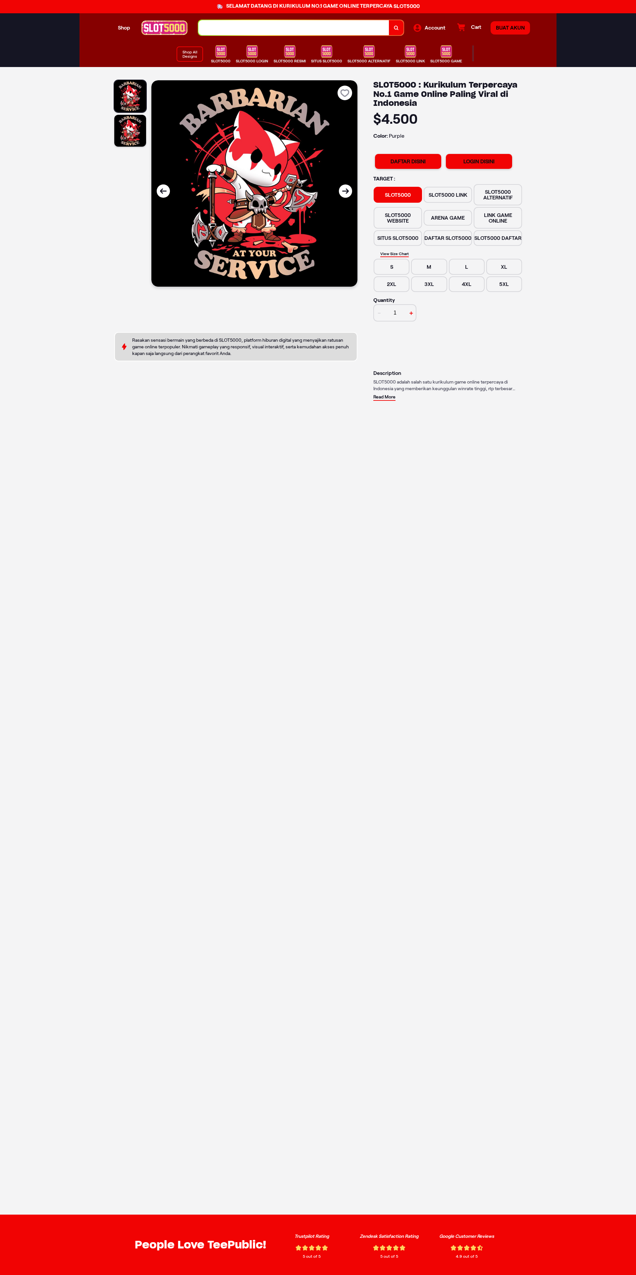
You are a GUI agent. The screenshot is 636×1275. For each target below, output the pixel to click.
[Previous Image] (163, 191)
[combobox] (293, 27)
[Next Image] (345, 191)
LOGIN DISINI (479, 161)
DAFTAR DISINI (408, 161)
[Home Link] (164, 28)
